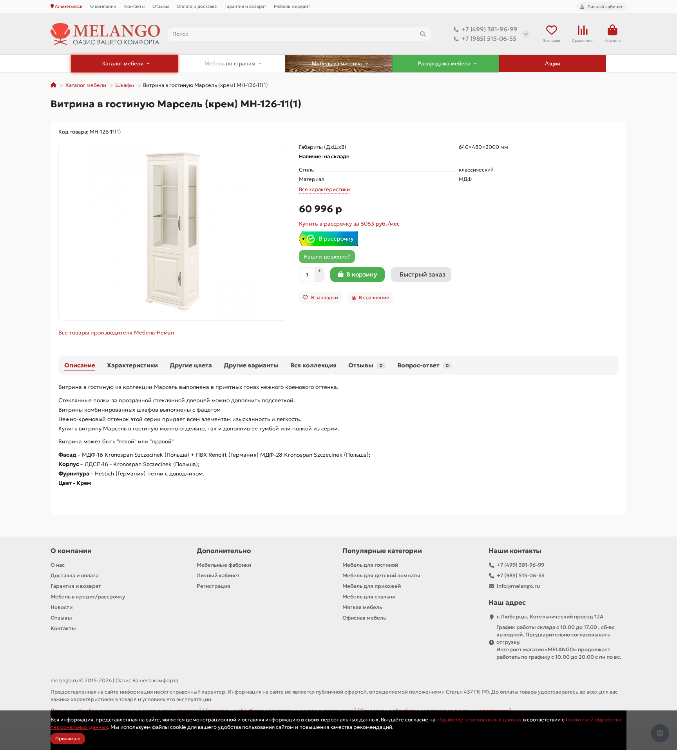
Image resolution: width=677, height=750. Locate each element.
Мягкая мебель (362, 607)
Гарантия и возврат (245, 6)
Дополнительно (224, 551)
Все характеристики (324, 189)
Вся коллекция (313, 365)
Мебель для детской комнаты (381, 575)
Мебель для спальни (368, 596)
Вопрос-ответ (423, 365)
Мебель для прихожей (371, 586)
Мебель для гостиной (370, 565)
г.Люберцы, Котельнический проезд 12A (550, 616)
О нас (58, 565)
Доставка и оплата (74, 575)
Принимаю (67, 738)
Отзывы (160, 6)
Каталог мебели (85, 85)
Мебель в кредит (292, 6)
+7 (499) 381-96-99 (490, 29)
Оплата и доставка (197, 6)
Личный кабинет (218, 575)
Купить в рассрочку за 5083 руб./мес (349, 223)
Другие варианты (251, 365)
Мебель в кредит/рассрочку (88, 596)
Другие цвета (191, 365)
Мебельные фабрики (224, 565)
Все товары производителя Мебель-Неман (116, 332)
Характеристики (132, 365)
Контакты (134, 6)
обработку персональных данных (479, 719)
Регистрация (213, 586)
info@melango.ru (518, 586)
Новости (61, 607)
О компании (103, 6)
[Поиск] (423, 34)
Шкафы (124, 85)
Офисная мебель (364, 617)
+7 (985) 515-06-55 (489, 38)
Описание (79, 365)
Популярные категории (382, 551)
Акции (552, 63)
